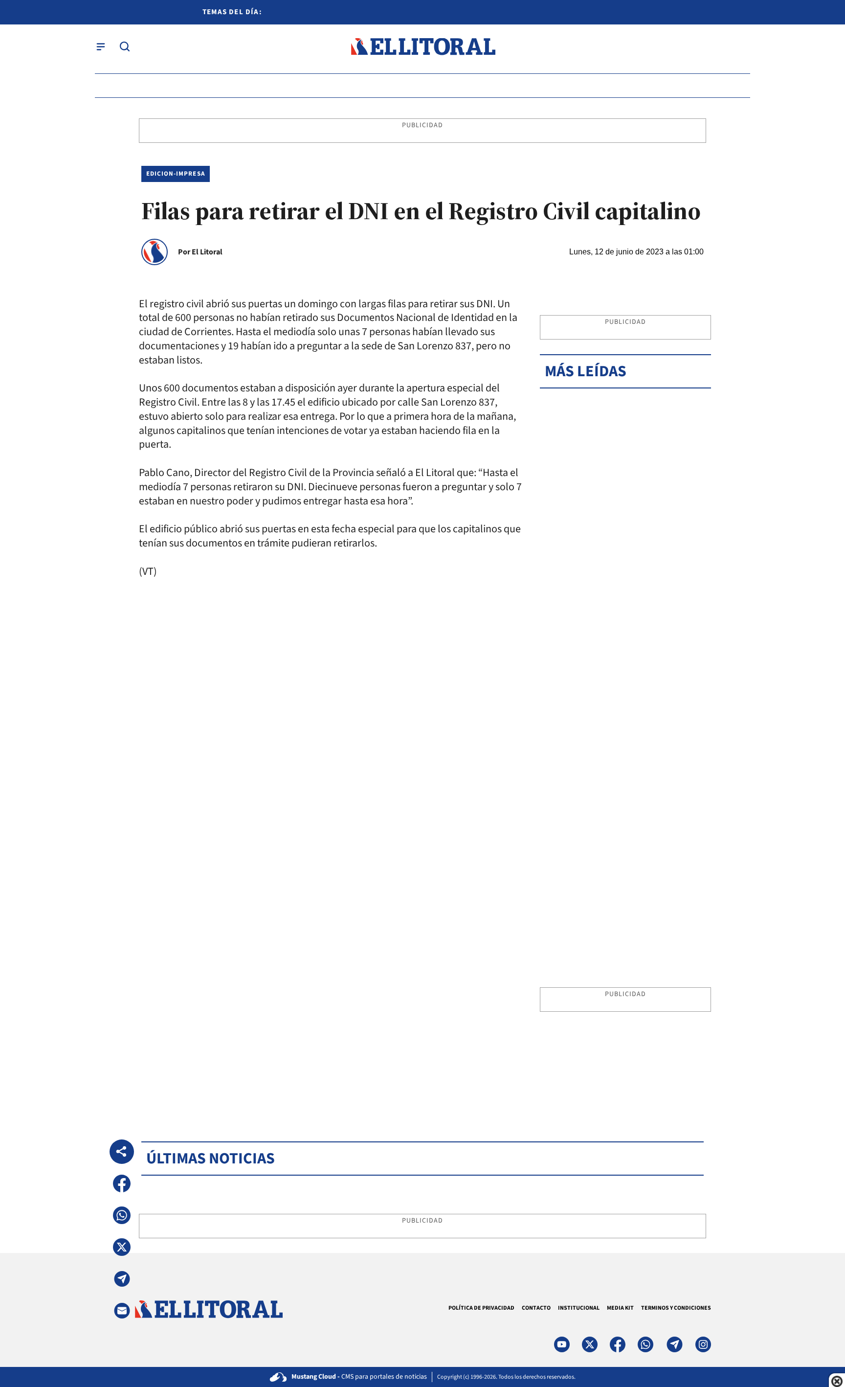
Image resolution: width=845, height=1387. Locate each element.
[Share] (122, 1151)
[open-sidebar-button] (101, 46)
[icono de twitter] (590, 1344)
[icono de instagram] (703, 1344)
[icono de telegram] (674, 1344)
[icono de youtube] (562, 1344)
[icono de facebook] (617, 1344)
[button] (122, 1183)
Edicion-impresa (175, 173)
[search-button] (125, 46)
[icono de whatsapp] (645, 1344)
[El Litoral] (422, 46)
